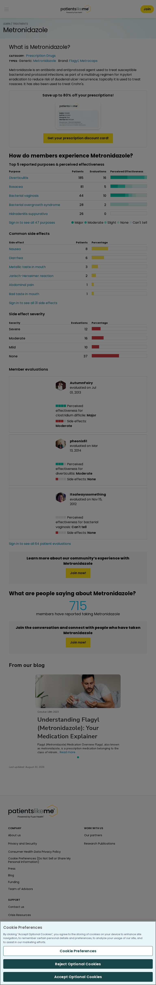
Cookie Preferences (78, 950)
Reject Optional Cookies (78, 963)
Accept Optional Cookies (78, 976)
